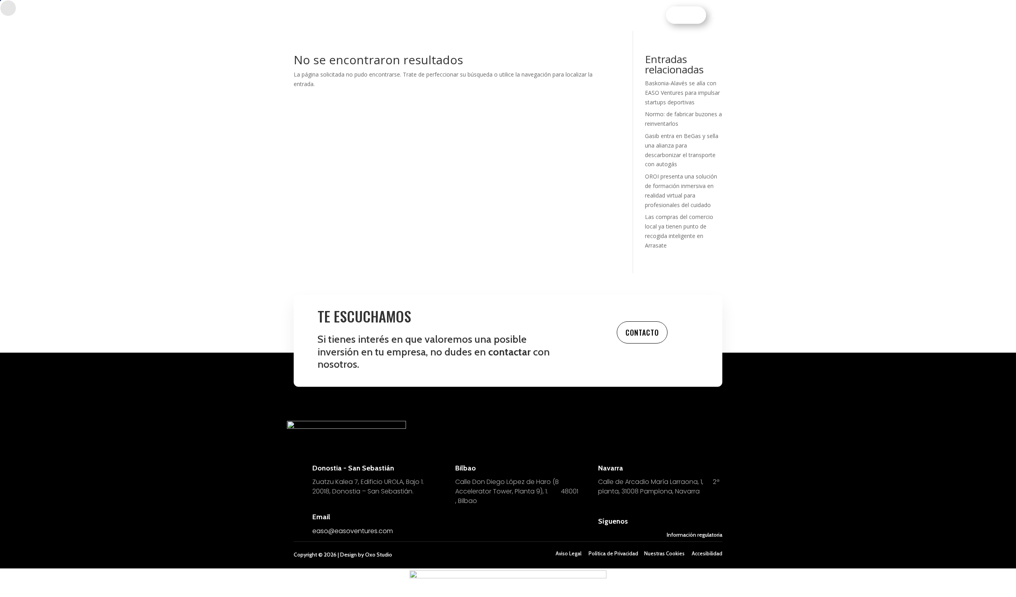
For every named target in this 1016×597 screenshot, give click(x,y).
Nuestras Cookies (664, 553)
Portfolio (484, 15)
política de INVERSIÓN (404, 15)
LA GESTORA (580, 15)
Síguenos (613, 521)
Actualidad (541, 15)
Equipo (451, 15)
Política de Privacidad (613, 553)
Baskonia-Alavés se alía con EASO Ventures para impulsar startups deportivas (682, 92)
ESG (512, 15)
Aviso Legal (568, 553)
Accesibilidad (707, 553)
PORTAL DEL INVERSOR (632, 15)
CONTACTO (687, 15)
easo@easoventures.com (352, 531)
